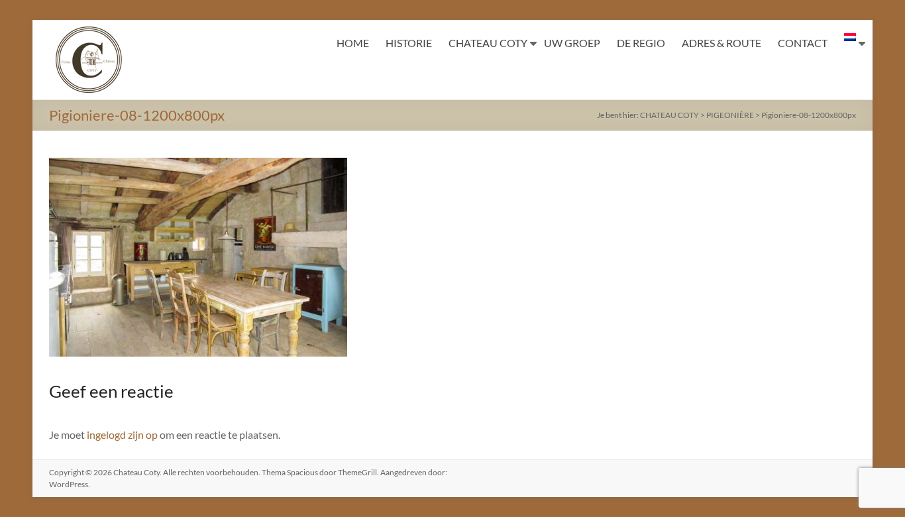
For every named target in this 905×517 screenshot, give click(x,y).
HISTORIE (409, 42)
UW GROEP (572, 42)
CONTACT (802, 42)
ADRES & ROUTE (721, 42)
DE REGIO (641, 42)
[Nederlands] (850, 43)
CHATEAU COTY (488, 42)
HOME (353, 42)
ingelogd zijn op (122, 434)
